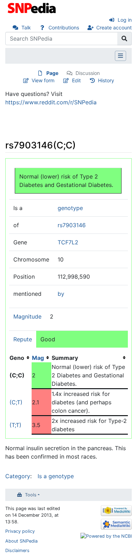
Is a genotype (56, 476)
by (61, 293)
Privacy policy (20, 531)
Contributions (63, 27)
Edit (76, 80)
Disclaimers (17, 550)
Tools (31, 494)
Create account (114, 27)
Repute (22, 339)
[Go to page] (124, 38)
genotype (70, 207)
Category (17, 476)
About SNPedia (21, 541)
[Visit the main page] (32, 7)
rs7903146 (72, 225)
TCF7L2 (68, 242)
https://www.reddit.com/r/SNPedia (51, 102)
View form (43, 80)
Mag (38, 357)
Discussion (88, 73)
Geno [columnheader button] (16, 357)
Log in (125, 20)
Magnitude (27, 316)
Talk (26, 27)
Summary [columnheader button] (65, 357)
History (106, 80)
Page (52, 73)
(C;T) (15, 402)
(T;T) (15, 424)
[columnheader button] (41, 357)
